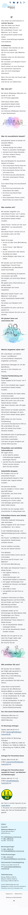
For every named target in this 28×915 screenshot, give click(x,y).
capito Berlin (5, 805)
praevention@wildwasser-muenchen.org (15, 859)
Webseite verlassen (24, 2)
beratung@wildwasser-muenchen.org (14, 851)
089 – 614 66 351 (8, 857)
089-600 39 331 (10, 2)
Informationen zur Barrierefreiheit (21, 2)
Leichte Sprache (14, 2)
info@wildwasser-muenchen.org (12, 837)
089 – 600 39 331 (8, 839)
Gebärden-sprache (17, 2)
